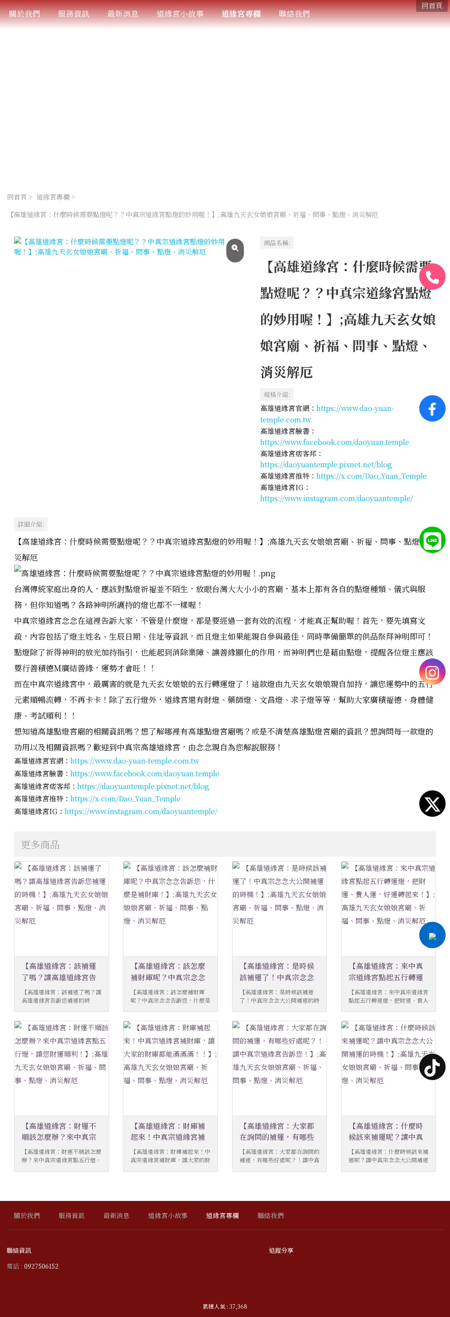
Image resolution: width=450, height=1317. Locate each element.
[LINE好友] (432, 540)
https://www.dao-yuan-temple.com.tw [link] (134, 761)
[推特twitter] (432, 803)
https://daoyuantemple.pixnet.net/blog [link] (326, 464)
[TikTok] (432, 1067)
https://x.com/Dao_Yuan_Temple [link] (371, 476)
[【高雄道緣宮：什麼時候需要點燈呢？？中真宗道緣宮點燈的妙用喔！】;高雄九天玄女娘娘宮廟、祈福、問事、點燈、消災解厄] (130, 352)
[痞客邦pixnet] (432, 935)
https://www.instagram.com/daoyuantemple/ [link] (336, 498)
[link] (334, 442)
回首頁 (17, 196)
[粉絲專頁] (432, 408)
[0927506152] (432, 276)
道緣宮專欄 (52, 196)
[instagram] (432, 671)
